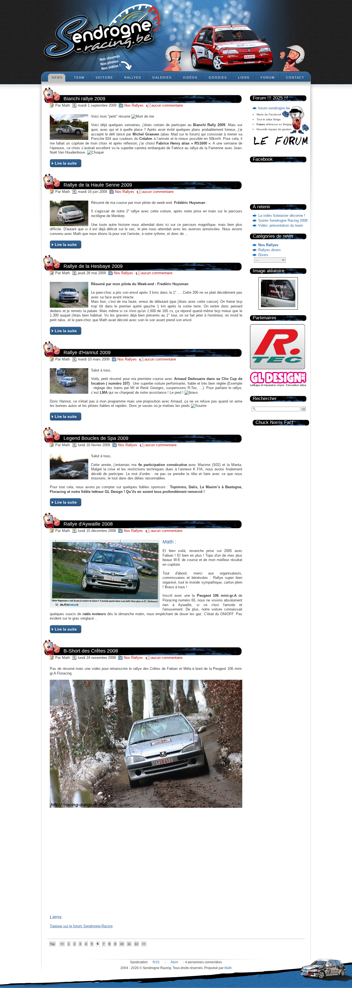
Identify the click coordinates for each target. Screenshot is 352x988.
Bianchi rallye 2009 (84, 98)
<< (62, 943)
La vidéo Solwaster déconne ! (281, 215)
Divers (263, 255)
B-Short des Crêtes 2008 (91, 651)
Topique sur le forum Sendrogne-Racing (81, 926)
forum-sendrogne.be (274, 108)
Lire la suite (66, 163)
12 (136, 943)
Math (228, 968)
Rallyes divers (269, 250)
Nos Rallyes (268, 245)
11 (129, 943)
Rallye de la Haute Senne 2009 (98, 185)
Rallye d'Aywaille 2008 (88, 524)
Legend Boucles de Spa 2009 (96, 438)
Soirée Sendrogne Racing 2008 (282, 220)
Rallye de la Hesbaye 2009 (93, 266)
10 (121, 943)
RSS (156, 962)
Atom (174, 962)
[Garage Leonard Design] (278, 386)
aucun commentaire (167, 105)
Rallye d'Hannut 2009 (87, 352)
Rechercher (265, 398)
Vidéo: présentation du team (280, 225)
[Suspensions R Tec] (277, 370)
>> (143, 943)
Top (52, 943)
